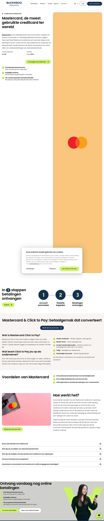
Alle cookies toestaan (69, 269)
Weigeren (52, 269)
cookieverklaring (34, 264)
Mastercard (6, 35)
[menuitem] (35, 3)
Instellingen (30, 269)
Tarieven (50, 3)
